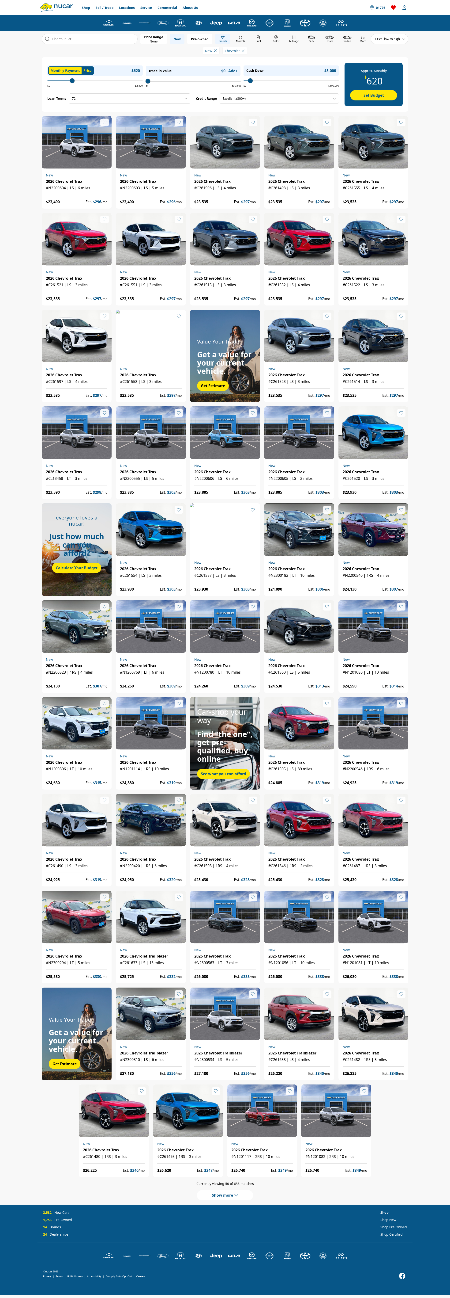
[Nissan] (269, 23)
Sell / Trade (104, 7)
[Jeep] (216, 23)
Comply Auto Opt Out (119, 1276)
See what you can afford (223, 773)
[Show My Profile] (404, 7)
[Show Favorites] (393, 7)
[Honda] (180, 23)
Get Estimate (213, 385)
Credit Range (206, 98)
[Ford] (162, 23)
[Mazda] (251, 23)
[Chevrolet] (109, 23)
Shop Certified (391, 1234)
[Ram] (287, 23)
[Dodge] (144, 23)
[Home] (56, 7)
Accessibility (94, 1276)
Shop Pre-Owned (393, 1227)
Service (146, 7)
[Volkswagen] (322, 23)
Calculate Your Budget (77, 567)
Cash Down (255, 70)
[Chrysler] (127, 23)
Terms (59, 1276)
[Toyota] (305, 23)
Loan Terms (56, 98)
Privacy (47, 1276)
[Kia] (233, 23)
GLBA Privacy (75, 1276)
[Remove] (215, 50)
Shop (86, 7)
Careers (140, 1276)
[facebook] (402, 1276)
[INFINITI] (340, 23)
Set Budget (374, 95)
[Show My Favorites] (104, 122)
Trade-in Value (160, 71)
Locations (127, 7)
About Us (190, 7)
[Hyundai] (198, 23)
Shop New (388, 1220)
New (177, 39)
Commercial (167, 7)
